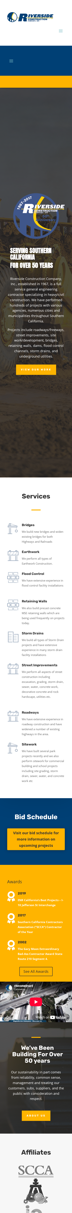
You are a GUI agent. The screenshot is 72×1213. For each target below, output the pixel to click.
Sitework (29, 744)
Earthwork (31, 552)
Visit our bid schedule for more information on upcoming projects (36, 839)
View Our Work (36, 369)
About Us (36, 1115)
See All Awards (36, 971)
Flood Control (33, 574)
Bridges (28, 525)
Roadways (30, 712)
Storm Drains (33, 633)
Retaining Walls (34, 601)
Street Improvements (39, 665)
